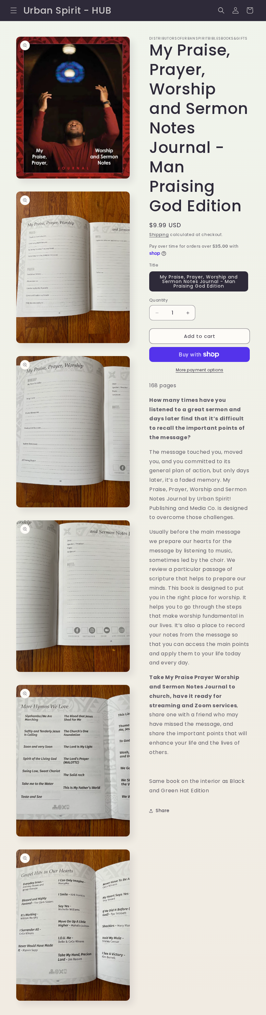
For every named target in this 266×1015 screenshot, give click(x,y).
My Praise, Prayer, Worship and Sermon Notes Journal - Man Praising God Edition (199, 281)
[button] (13, 10)
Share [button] (163, 810)
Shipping (159, 234)
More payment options (200, 370)
